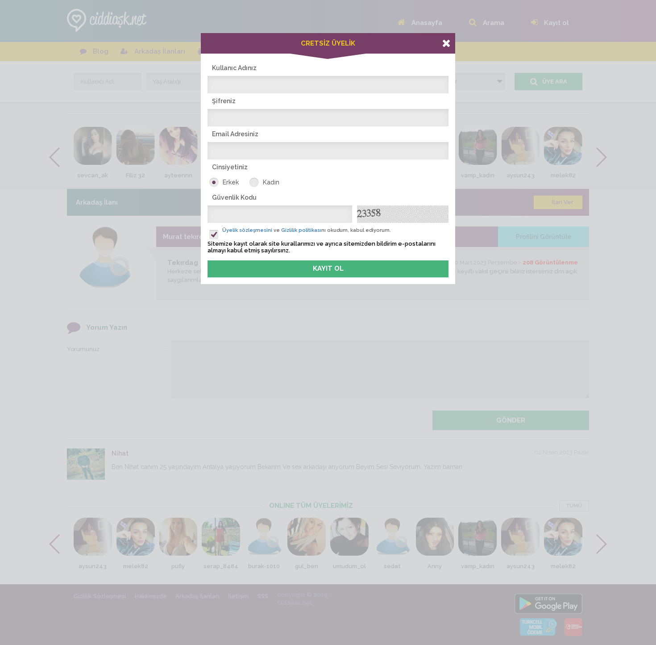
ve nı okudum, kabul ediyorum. (306, 230)
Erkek (231, 182)
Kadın (271, 182)
